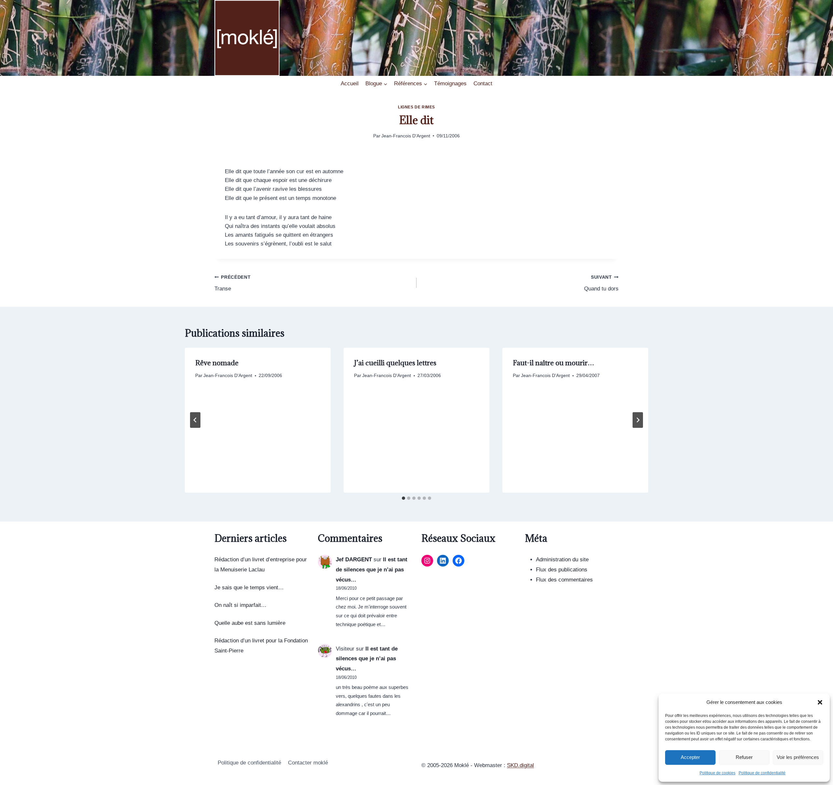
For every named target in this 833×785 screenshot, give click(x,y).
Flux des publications (561, 570)
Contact (482, 83)
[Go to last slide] (195, 420)
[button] (820, 702)
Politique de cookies (717, 773)
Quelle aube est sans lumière (249, 623)
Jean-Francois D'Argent (405, 135)
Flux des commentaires (564, 580)
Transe (232, 283)
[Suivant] (638, 420)
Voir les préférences (798, 757)
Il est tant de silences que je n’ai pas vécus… (371, 569)
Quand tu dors (601, 283)
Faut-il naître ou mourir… (553, 362)
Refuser (744, 757)
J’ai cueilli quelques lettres (395, 362)
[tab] (403, 498)
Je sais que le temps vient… (249, 587)
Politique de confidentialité (762, 773)
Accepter (690, 757)
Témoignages (450, 83)
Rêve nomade (217, 362)
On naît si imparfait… (240, 605)
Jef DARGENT (354, 559)
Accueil (350, 83)
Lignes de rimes (416, 107)
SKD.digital (520, 765)
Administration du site (562, 559)
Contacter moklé (308, 763)
